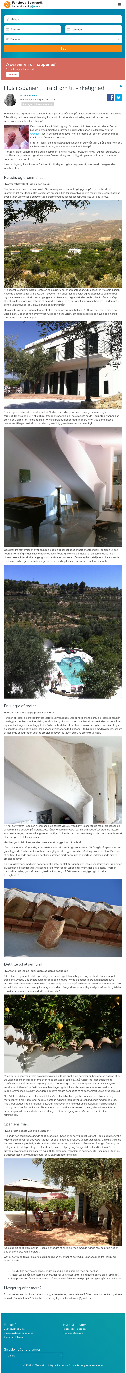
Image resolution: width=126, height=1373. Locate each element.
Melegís (27, 104)
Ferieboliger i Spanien (74, 1328)
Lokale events (44, 104)
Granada (35, 134)
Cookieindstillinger (13, 1337)
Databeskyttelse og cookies (18, 1333)
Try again (12, 74)
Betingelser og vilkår (14, 1328)
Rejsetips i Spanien (73, 1333)
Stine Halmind (29, 95)
